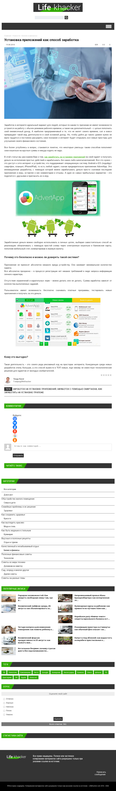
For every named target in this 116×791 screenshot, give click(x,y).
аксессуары (69, 672)
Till (16, 677)
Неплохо (10, 707)
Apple (23, 677)
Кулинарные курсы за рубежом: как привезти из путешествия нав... (92, 607)
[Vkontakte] (91, 758)
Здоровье (8, 510)
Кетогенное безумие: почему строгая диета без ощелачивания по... (36, 649)
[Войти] (72, 18)
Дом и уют (8, 494)
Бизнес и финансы (29, 36)
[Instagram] (91, 765)
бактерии (7, 677)
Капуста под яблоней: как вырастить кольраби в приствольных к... (93, 639)
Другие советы (10, 574)
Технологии (9, 558)
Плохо (9, 711)
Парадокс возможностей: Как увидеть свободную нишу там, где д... (35, 597)
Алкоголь (13, 672)
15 (106, 672)
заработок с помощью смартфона (77, 389)
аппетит (33, 677)
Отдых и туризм (11, 542)
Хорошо (9, 703)
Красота (7, 518)
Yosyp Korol (18, 379)
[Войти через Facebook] (15, 427)
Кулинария (8, 534)
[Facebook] (102, 758)
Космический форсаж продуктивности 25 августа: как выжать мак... (34, 640)
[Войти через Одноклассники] (15, 440)
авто (36, 672)
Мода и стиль (9, 526)
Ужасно (9, 714)
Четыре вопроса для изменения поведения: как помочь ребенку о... (36, 628)
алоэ (89, 672)
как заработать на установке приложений (64, 157)
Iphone (98, 672)
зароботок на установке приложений (34, 389)
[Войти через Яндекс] (15, 431)
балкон (80, 672)
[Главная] (58, 10)
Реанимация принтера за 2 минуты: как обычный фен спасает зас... (92, 628)
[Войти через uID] (15, 419)
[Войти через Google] (15, 435)
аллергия (56, 672)
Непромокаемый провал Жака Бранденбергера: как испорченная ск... (92, 597)
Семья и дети (9, 502)
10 (4, 672)
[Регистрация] (78, 18)
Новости (16, 36)
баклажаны (25, 672)
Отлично (9, 699)
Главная (7, 36)
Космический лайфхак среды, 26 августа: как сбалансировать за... (34, 607)
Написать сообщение (100, 773)
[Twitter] (96, 758)
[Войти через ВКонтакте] (15, 423)
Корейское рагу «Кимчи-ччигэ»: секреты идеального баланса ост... (92, 617)
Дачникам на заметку (13, 566)
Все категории (10, 489)
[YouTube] (108, 758)
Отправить (18, 455)
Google (45, 672)
